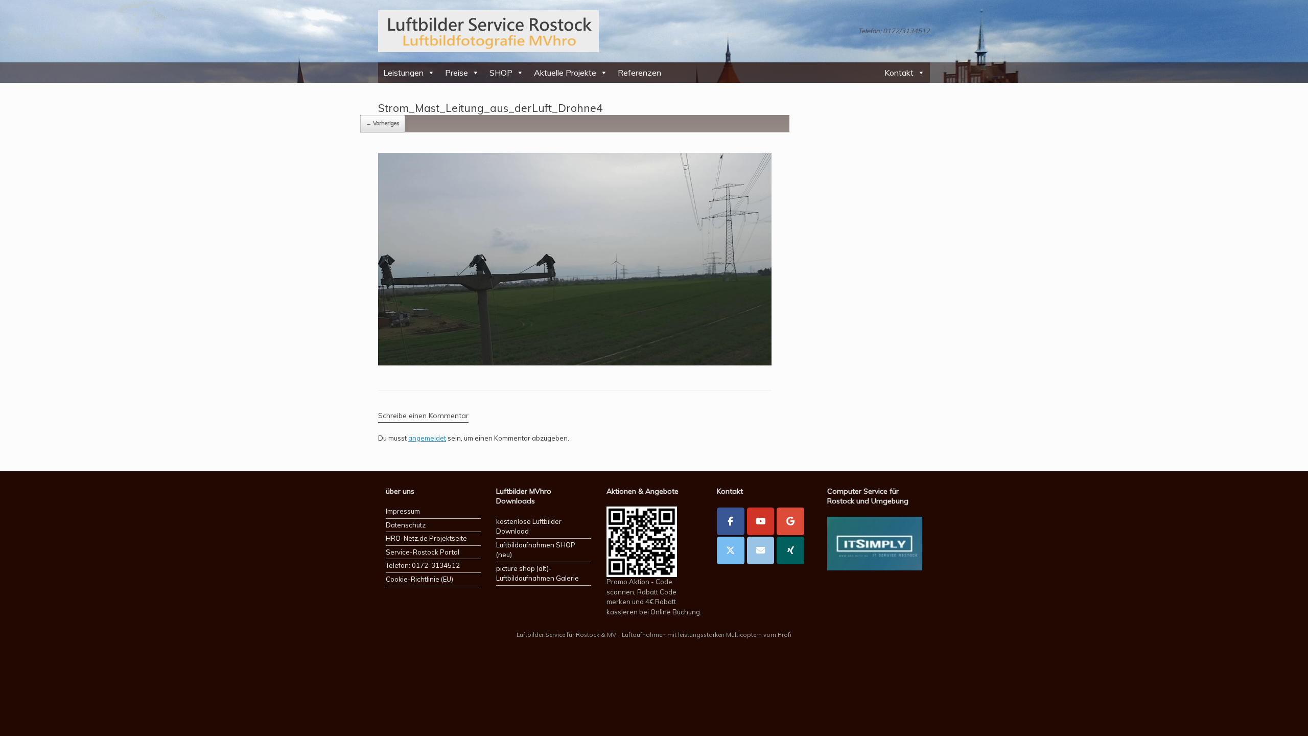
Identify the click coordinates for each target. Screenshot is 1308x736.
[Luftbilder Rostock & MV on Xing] (790, 550)
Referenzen (639, 72)
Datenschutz (406, 525)
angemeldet (427, 438)
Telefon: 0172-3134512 (423, 565)
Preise (456, 72)
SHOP (500, 72)
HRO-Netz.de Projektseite (426, 538)
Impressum (403, 511)
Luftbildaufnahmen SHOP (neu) (535, 550)
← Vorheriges (383, 123)
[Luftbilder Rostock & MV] (488, 31)
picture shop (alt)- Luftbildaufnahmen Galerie (537, 573)
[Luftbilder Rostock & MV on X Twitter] (730, 550)
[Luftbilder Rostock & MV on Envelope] (761, 550)
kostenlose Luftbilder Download (529, 526)
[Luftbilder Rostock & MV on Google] (790, 521)
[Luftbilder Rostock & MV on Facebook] (730, 521)
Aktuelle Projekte (565, 72)
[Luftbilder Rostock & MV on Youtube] (761, 521)
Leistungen (403, 72)
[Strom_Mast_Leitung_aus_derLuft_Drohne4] (575, 362)
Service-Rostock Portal (422, 552)
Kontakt (899, 72)
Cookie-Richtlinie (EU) (419, 579)
